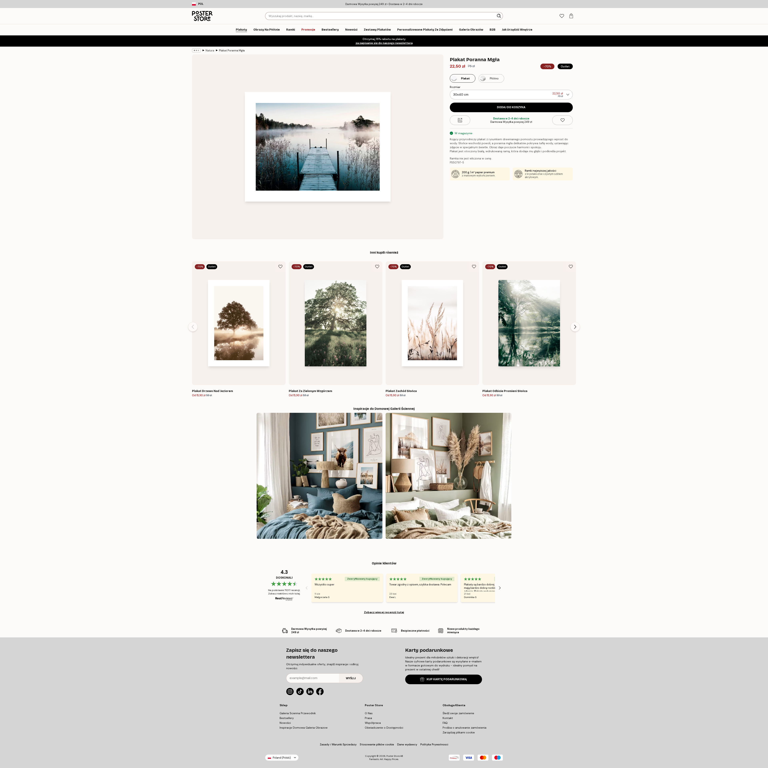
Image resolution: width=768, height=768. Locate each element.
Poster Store (393, 756)
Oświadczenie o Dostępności (384, 727)
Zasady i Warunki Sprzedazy (338, 744)
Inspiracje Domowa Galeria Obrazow (304, 727)
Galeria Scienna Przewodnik (298, 713)
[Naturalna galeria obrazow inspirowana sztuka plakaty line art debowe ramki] (448, 476)
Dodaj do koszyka (511, 107)
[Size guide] (460, 120)
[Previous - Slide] (193, 327)
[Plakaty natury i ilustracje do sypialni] (319, 476)
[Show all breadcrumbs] (196, 50)
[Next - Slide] (575, 327)
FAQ (445, 723)
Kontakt (448, 718)
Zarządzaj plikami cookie (459, 732)
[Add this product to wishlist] (562, 120)
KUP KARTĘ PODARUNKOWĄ (447, 679)
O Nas (369, 713)
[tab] (561, 16)
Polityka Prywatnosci (434, 744)
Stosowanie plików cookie (377, 744)
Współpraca (373, 723)
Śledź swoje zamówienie (458, 713)
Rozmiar (455, 87)
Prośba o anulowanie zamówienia (464, 727)
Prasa (368, 718)
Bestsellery (287, 718)
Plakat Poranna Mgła (232, 50)
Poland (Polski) (282, 757)
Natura (210, 50)
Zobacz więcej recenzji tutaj (384, 612)
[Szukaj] (499, 16)
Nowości (285, 723)
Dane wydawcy (407, 744)
